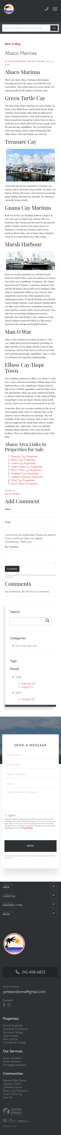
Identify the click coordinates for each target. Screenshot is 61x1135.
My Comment (12, 546)
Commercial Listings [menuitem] (14, 1042)
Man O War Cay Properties (26, 470)
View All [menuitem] (7, 1097)
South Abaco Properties (24, 483)
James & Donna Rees (17, 61)
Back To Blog (12, 44)
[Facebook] (4, 1005)
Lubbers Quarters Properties (27, 476)
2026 (18, 677)
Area (6, 887)
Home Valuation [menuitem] (12, 1061)
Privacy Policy (43, 575)
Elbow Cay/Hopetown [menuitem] (15, 1090)
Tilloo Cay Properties (22, 480)
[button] (54, 28)
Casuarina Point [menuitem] (12, 1083)
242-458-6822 (33, 972)
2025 (18, 692)
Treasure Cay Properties (24, 456)
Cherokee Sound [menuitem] (12, 1087)
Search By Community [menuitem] (15, 1029)
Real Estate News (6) (26, 645)
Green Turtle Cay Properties (26, 466)
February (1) (28, 683)
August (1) (27, 687)
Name (8, 509)
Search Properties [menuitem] (13, 1025)
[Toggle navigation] (55, 8)
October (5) (28, 699)
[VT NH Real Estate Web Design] (30, 1112)
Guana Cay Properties (23, 463)
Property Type (12, 905)
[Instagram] (9, 1005)
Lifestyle (9, 896)
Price (6, 914)
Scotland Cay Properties (24, 473)
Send (30, 846)
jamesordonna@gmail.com (24, 991)
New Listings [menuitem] (10, 1039)
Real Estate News (12, 494)
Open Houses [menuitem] (10, 1035)
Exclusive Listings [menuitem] (13, 1032)
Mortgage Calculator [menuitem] (15, 1064)
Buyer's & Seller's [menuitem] (12, 1058)
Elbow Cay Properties (23, 459)
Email (7, 522)
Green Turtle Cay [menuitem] (12, 1094)
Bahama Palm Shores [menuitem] (15, 1080)
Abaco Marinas (21, 53)
